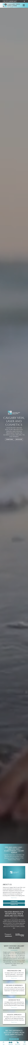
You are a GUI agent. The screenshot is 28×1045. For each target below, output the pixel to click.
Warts (18, 859)
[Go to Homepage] (11, 5)
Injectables (18, 854)
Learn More (14, 901)
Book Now (19, 439)
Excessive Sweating (9, 858)
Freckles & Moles (12, 859)
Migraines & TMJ (19, 858)
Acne (21, 856)
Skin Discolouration (15, 856)
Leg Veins (6, 854)
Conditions (9, 439)
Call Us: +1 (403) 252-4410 (9, 1)
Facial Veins (12, 854)
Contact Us (14, 904)
